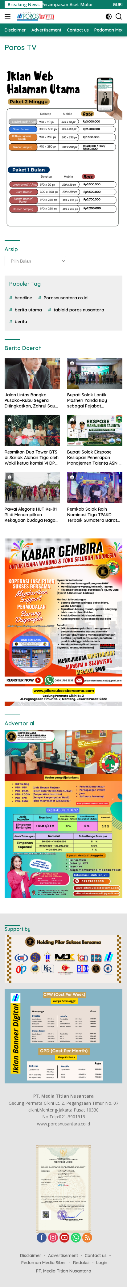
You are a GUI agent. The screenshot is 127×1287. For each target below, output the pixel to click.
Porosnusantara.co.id (66, 298)
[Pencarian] (118, 16)
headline (23, 298)
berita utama (28, 310)
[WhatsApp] (76, 1238)
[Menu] (9, 16)
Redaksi (81, 1262)
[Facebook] (42, 1238)
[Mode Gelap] (108, 16)
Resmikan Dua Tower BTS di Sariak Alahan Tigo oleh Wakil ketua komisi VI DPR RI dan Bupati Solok (32, 457)
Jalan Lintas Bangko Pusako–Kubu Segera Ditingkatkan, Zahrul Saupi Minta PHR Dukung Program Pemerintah (32, 400)
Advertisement (63, 1255)
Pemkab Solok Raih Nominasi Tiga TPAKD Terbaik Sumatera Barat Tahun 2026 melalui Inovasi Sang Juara (92, 514)
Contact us (96, 1255)
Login (101, 1262)
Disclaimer (30, 1255)
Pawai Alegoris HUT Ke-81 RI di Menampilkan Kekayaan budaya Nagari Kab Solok (31, 514)
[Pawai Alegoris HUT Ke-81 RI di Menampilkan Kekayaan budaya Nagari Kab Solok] (32, 487)
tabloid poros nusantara (79, 310)
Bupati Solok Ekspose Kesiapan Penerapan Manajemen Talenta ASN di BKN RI (94, 457)
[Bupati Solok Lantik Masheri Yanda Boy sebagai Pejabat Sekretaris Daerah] (94, 373)
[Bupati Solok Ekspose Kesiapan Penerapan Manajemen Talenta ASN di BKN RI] (94, 430)
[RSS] (87, 1238)
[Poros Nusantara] (34, 16)
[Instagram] (53, 1238)
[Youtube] (64, 1238)
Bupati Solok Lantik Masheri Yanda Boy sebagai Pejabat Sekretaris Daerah (87, 400)
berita (21, 321)
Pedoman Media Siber (43, 1262)
